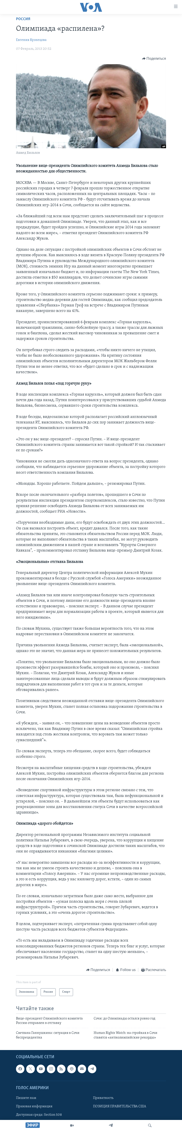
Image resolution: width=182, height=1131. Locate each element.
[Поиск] (149, 1125)
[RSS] (61, 1069)
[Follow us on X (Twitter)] (30, 1069)
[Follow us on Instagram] (51, 1069)
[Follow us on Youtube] (41, 1069)
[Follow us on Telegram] (92, 1069)
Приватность (103, 1098)
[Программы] (72, 1125)
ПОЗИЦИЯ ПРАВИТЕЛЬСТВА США (119, 1106)
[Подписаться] (82, 1069)
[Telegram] (111, 1125)
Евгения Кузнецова (31, 40)
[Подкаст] (71, 1069)
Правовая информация (34, 1106)
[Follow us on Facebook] (20, 1069)
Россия (23, 19)
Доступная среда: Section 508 (39, 1115)
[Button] (154, 59)
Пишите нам (26, 1098)
